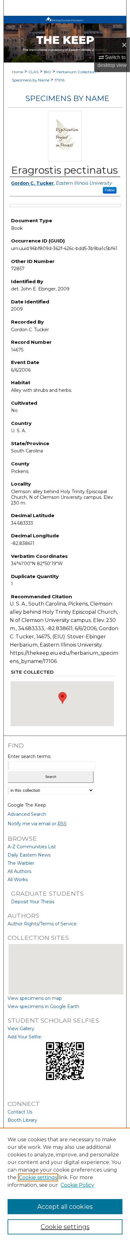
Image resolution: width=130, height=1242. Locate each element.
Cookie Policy (77, 1185)
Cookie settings (38, 1177)
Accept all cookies (65, 1206)
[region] (65, 1185)
